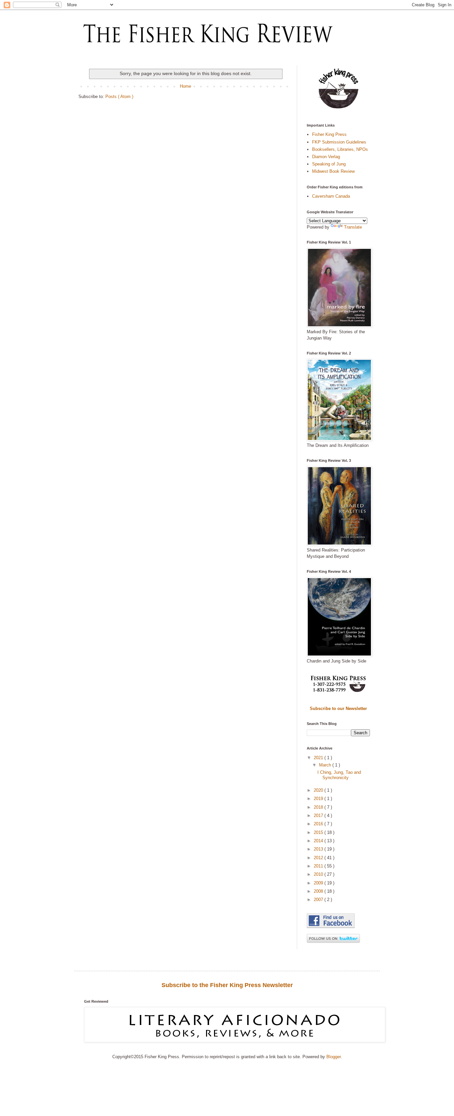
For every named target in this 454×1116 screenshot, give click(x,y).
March (325, 764)
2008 (319, 891)
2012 (319, 857)
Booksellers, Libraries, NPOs (340, 149)
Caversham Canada (331, 196)
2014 (319, 840)
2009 (319, 882)
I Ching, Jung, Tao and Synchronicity (339, 775)
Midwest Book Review (333, 171)
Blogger (333, 1056)
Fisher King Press (329, 134)
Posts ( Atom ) (119, 96)
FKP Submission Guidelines (339, 142)
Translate (353, 227)
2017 (319, 815)
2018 (319, 807)
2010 (319, 874)
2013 (319, 849)
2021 (319, 757)
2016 (319, 823)
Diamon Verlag (326, 156)
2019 (319, 798)
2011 (319, 865)
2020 (319, 790)
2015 (319, 832)
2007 (319, 899)
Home (185, 86)
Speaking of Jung (329, 163)
